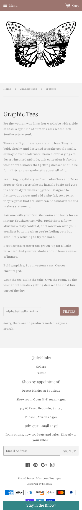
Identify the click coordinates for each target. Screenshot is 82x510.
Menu (13, 6)
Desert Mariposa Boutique (44, 478)
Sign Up (69, 451)
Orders (41, 367)
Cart (75, 6)
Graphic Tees (28, 89)
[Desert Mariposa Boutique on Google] (44, 466)
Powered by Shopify (39, 484)
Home (7, 89)
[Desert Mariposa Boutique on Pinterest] (35, 466)
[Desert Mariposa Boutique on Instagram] (52, 466)
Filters (69, 311)
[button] (41, 505)
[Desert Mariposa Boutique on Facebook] (27, 466)
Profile (41, 373)
